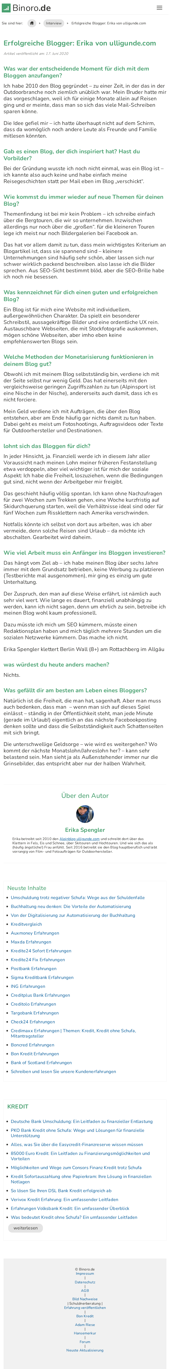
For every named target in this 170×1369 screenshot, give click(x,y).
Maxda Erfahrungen (31, 942)
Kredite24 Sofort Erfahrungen (41, 951)
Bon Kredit (85, 1316)
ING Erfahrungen (28, 986)
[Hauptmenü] (159, 8)
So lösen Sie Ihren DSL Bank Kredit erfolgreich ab (61, 1191)
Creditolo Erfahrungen (33, 1004)
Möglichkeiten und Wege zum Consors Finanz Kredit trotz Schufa (76, 1168)
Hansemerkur (85, 1333)
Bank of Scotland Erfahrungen (41, 1063)
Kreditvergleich (26, 924)
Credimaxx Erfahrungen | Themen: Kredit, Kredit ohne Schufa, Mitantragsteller (73, 1033)
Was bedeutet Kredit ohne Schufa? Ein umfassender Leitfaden (74, 1217)
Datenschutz (85, 1282)
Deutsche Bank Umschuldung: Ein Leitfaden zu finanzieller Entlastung (82, 1121)
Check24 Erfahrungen (33, 1022)
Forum (85, 1342)
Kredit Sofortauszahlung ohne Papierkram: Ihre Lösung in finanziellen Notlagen (81, 1179)
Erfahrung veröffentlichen (85, 1308)
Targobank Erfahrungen (35, 1013)
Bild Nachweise (85, 1299)
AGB (85, 1291)
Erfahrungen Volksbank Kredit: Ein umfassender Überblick (70, 1208)
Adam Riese (85, 1325)
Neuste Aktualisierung (84, 1350)
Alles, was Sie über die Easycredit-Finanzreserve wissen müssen (77, 1145)
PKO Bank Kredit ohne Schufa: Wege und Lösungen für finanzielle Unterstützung (77, 1133)
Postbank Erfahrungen (33, 969)
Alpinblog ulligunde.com (80, 838)
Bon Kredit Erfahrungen (35, 1054)
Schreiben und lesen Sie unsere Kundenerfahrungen (63, 1072)
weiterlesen (26, 1228)
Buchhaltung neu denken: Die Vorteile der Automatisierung (71, 906)
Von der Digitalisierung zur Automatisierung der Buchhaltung (73, 915)
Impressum (85, 1274)
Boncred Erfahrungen (32, 1045)
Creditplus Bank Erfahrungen (40, 995)
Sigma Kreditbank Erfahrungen (42, 977)
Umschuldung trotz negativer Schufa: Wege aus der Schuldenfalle (78, 898)
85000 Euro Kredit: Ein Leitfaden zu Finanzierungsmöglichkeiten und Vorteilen (80, 1156)
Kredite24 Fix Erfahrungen (38, 960)
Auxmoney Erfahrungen (35, 933)
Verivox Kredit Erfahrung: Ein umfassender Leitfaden (64, 1200)
